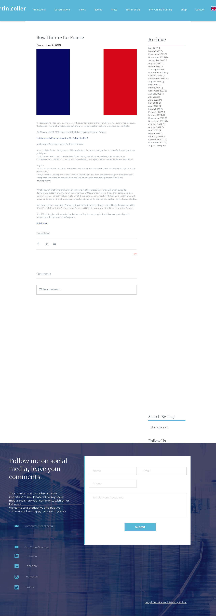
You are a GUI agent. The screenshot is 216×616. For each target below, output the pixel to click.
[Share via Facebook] (38, 244)
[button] (160, 8)
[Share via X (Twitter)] (46, 244)
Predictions (43, 233)
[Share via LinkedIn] (54, 244)
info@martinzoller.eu (39, 526)
